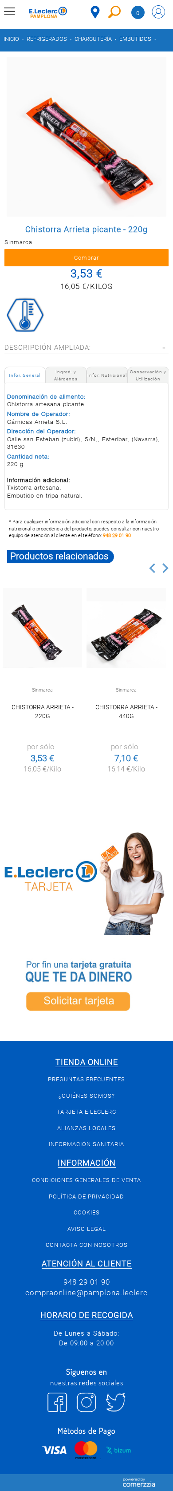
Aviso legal (86, 1229)
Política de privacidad (86, 1196)
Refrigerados (47, 39)
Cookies (87, 1212)
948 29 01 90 (117, 535)
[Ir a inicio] (48, 13)
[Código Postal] (95, 12)
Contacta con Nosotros (87, 1245)
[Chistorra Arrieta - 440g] (126, 628)
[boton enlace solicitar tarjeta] (86, 987)
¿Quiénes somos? (87, 1095)
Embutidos (135, 39)
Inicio (11, 39)
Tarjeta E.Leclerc (86, 1111)
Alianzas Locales (86, 1128)
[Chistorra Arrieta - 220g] (43, 628)
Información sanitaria (86, 1144)
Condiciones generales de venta (86, 1180)
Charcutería (93, 39)
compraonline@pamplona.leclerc (86, 1292)
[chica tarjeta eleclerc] (86, 882)
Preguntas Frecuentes (86, 1079)
